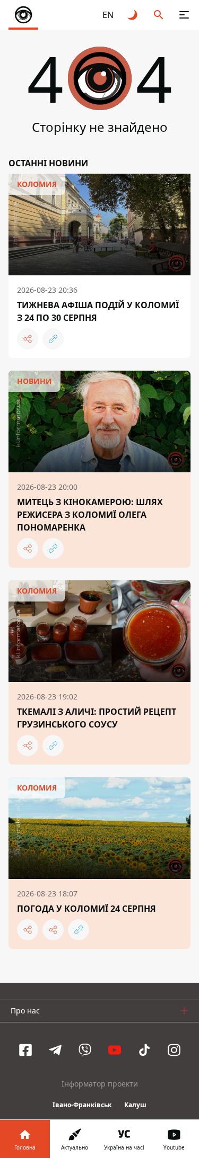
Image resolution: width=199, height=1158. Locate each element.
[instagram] (174, 1050)
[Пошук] (158, 14)
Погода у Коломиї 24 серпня (86, 908)
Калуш (135, 1104)
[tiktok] (144, 1050)
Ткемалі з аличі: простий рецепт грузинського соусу (96, 718)
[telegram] (55, 1050)
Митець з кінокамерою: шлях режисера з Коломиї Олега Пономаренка (90, 514)
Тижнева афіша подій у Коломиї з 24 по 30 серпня (98, 311)
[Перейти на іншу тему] (133, 14)
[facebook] (25, 1050)
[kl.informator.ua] (23, 15)
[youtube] (114, 1050)
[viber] (85, 1050)
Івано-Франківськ (82, 1104)
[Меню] (184, 14)
